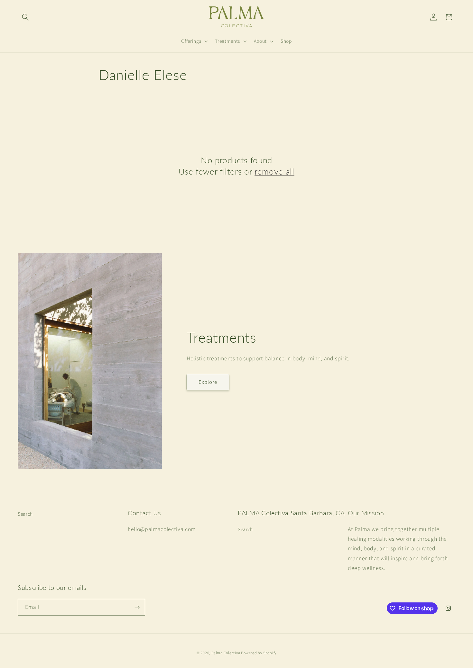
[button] (25, 17)
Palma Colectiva (226, 652)
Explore (208, 381)
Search (25, 513)
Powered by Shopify (258, 652)
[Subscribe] (137, 607)
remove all (274, 171)
